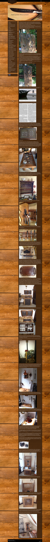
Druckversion (10, 540)
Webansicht (40, 541)
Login (40, 540)
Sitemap (13, 540)
